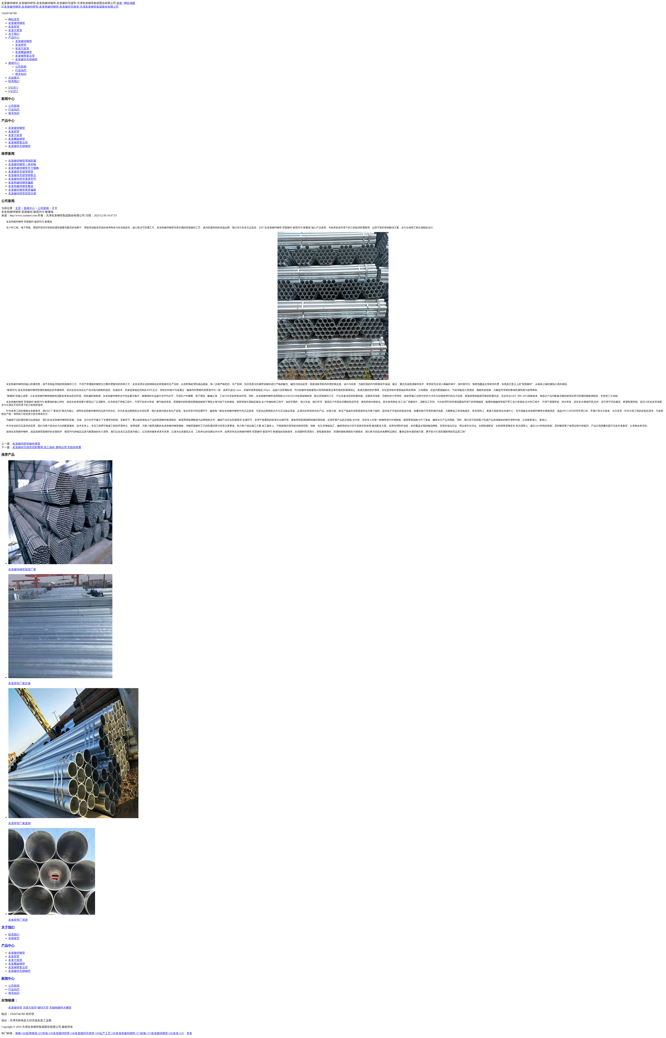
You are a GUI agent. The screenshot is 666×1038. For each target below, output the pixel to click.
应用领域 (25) (34, 1033)
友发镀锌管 (15, 1007)
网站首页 (13, 19)
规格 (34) (20, 1033)
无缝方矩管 (30, 1007)
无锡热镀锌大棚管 (60, 1007)
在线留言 (13, 938)
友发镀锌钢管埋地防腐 (22, 160)
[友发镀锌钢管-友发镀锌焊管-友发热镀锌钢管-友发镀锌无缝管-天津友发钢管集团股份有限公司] (60, 6)
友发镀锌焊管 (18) (64, 1033)
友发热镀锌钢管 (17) (128, 1033)
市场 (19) (47, 1033)
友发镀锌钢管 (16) (162, 1033)
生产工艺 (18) (108, 1033)
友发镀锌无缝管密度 (20, 171)
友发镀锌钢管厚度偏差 (22, 189)
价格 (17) (145, 1033)
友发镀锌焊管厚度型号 (22, 178)
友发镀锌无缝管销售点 (22, 175)
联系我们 (13, 81)
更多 (189, 1033)
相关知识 (20, 73)
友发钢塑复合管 (25, 55)
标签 (119, 3)
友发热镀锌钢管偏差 (20, 182)
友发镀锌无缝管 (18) (87, 1033)
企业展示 (13, 77)
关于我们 (13, 33)
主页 (18, 208)
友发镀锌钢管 (16, 23)
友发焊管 (13, 26)
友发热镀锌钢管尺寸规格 (23, 167)
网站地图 (129, 3)
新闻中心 (13, 63)
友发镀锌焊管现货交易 (22, 193)
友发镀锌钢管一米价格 (22, 164)
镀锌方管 (43, 1007)
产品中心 (13, 37)
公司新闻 (20, 66)
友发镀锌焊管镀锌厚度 (26, 443)
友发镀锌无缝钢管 (26, 59)
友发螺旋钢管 (23, 52)
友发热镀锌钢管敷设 (20, 186)
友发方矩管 (15, 30)
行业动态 (20, 70)
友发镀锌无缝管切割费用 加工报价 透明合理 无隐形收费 (46, 447)
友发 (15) (178, 1033)
